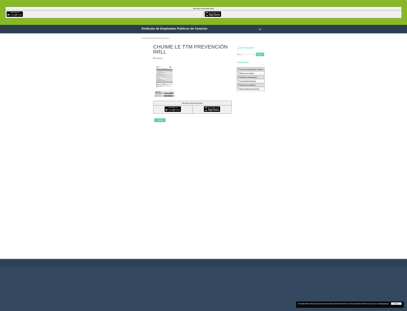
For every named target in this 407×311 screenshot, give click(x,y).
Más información (384, 303)
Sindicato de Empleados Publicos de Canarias (155, 38)
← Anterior (159, 120)
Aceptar (396, 303)
